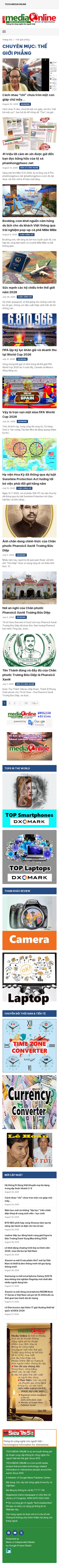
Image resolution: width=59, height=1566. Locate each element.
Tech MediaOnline (15, 4)
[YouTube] (15, 1532)
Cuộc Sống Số (26, 235)
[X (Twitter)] (21, 1532)
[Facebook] (8, 1532)
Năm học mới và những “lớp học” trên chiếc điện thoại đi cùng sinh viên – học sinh (28, 1212)
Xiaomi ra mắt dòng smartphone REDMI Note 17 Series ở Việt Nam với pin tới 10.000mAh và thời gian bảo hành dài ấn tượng (29, 1294)
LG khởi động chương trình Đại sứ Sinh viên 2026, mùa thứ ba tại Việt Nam (27, 1249)
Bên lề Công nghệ (29, 168)
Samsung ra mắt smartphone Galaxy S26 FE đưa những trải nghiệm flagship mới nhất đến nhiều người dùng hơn (28, 1279)
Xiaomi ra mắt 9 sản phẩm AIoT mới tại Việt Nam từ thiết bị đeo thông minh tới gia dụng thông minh (28, 1263)
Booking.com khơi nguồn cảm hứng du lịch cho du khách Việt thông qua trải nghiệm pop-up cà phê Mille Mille (29, 225)
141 (26, 703)
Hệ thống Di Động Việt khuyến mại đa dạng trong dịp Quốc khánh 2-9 (27, 1187)
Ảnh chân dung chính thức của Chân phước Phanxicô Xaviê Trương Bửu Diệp (29, 545)
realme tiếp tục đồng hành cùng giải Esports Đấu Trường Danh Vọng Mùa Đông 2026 (28, 1237)
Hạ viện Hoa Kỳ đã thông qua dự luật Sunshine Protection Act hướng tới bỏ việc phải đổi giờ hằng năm (29, 479)
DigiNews (25, 104)
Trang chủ (7, 39)
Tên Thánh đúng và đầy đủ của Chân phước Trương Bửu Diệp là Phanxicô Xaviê (29, 675)
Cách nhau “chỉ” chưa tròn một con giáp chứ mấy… (28, 1199)
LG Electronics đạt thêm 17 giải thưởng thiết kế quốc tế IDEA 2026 (29, 1309)
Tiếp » (34, 703)
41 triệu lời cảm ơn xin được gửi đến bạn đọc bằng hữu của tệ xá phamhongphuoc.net (28, 158)
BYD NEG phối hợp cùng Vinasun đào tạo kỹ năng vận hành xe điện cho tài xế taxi (28, 1224)
